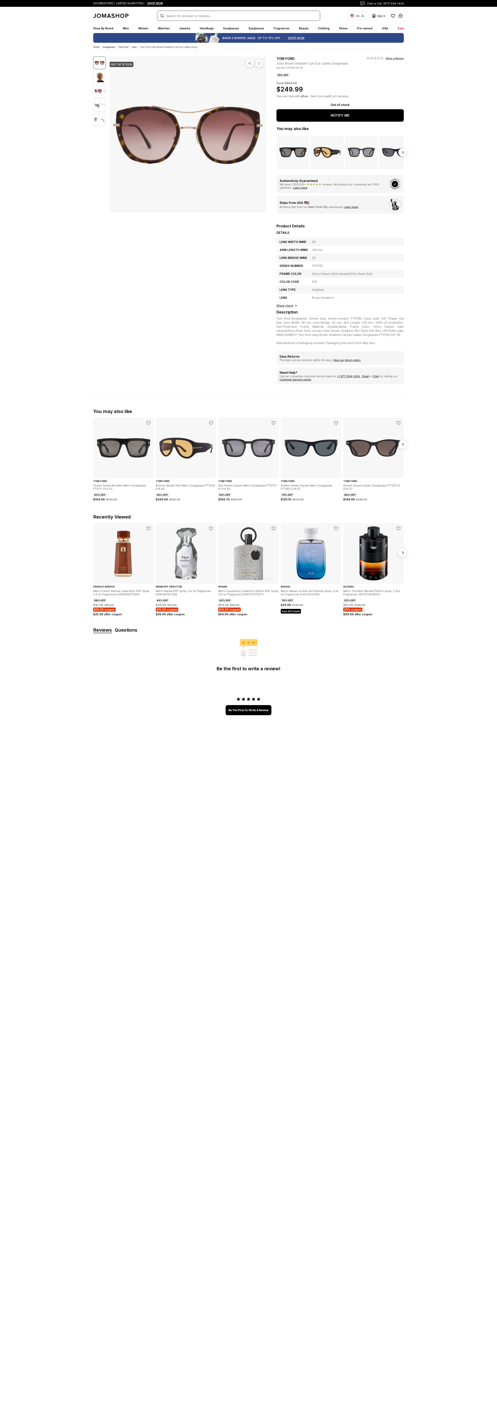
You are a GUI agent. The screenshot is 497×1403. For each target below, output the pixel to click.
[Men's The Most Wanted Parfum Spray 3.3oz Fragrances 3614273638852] (398, 528)
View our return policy (347, 360)
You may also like (292, 128)
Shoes (343, 28)
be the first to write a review (248, 710)
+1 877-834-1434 (349, 376)
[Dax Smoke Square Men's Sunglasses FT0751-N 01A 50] (273, 423)
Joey (134, 46)
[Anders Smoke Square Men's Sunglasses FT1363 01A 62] (336, 423)
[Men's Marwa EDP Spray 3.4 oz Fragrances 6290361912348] (211, 528)
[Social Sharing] (250, 63)
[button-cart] (400, 15)
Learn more (300, 187)
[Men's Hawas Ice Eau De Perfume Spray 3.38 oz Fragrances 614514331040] (336, 528)
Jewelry (184, 28)
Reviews (102, 630)
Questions (126, 630)
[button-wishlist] (393, 15)
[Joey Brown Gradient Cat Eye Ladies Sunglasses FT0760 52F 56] (259, 63)
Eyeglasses (256, 28)
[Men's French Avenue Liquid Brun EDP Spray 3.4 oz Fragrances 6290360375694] (148, 528)
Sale (401, 28)
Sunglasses (231, 28)
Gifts (385, 28)
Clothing (323, 28)
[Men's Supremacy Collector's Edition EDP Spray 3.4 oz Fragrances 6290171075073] (273, 528)
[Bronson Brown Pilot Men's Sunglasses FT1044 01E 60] (211, 423)
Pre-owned (364, 28)
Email (365, 376)
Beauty (303, 28)
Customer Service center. (296, 379)
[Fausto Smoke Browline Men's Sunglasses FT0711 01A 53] (148, 423)
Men (126, 28)
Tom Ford (123, 46)
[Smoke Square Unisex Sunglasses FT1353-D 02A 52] (398, 423)
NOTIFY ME (340, 115)
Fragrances (281, 28)
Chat (376, 376)
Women (143, 28)
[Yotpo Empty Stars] (375, 58)
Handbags (207, 28)
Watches (164, 28)
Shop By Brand (103, 28)
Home (96, 46)
